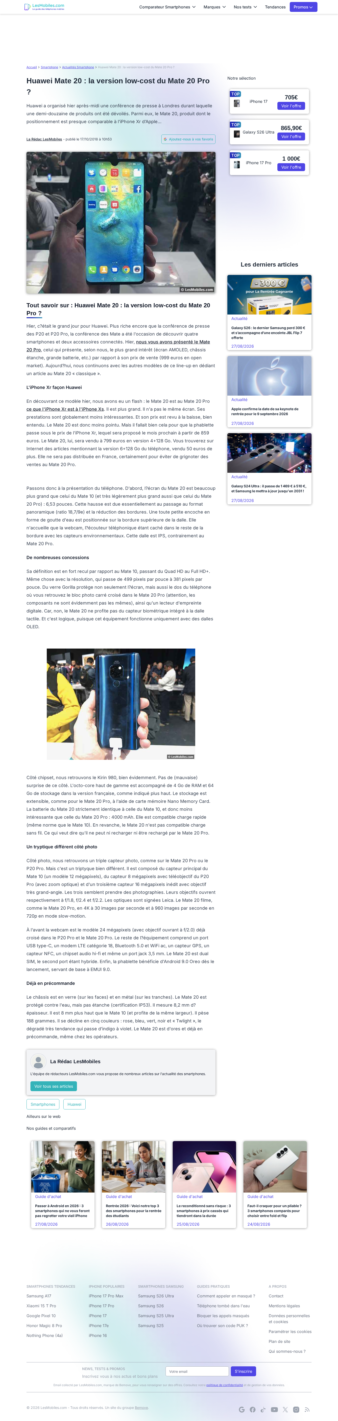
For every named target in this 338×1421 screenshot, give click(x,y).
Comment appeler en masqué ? (226, 1295)
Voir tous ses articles (53, 1086)
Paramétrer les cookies (290, 1331)
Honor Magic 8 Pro (44, 1325)
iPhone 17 (98, 1315)
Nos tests (243, 6)
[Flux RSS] (307, 1409)
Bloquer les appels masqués (223, 1315)
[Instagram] (296, 1409)
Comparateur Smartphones (164, 6)
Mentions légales (284, 1305)
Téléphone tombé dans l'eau (223, 1305)
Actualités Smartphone (78, 67)
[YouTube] (274, 1409)
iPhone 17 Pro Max (106, 1295)
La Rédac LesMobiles (44, 139)
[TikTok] (263, 1409)
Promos (301, 6)
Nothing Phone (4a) (44, 1335)
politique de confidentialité (224, 1385)
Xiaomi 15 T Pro (41, 1305)
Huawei (74, 1104)
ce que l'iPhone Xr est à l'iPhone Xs (65, 409)
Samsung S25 (151, 1325)
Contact (276, 1295)
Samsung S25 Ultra (156, 1315)
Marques (212, 6)
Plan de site (279, 1341)
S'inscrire (243, 1371)
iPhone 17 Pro (101, 1305)
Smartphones (43, 1104)
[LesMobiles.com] (44, 6)
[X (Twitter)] (285, 1409)
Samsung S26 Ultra (156, 1295)
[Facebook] (252, 1409)
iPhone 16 (98, 1335)
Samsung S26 (151, 1305)
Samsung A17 (38, 1295)
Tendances (275, 6)
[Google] (241, 1409)
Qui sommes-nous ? (287, 1351)
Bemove (141, 1407)
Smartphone (49, 67)
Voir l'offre (291, 105)
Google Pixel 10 (41, 1315)
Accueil (31, 67)
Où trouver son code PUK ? (222, 1325)
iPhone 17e (99, 1325)
